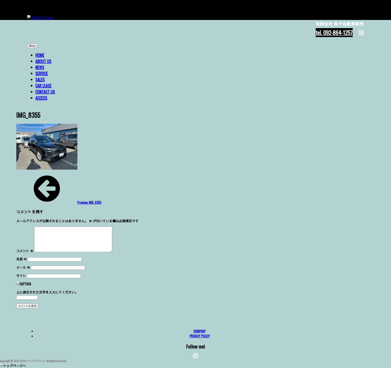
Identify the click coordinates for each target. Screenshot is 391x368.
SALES (40, 79)
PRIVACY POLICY (200, 336)
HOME (39, 55)
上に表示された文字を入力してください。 (47, 292)
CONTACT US (45, 92)
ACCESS (41, 98)
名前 (21, 258)
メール (23, 267)
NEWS (39, 67)
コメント (24, 250)
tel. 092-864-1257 (334, 32)
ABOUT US (43, 61)
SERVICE (41, 73)
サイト (21, 275)
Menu (32, 45)
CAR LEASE (43, 85)
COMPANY (199, 331)
